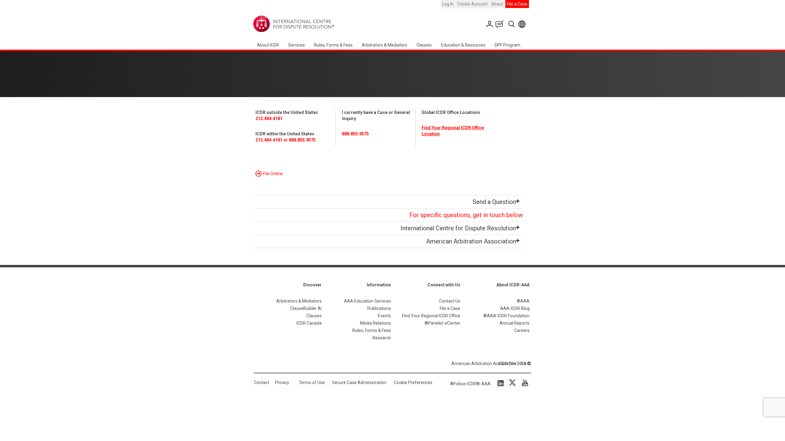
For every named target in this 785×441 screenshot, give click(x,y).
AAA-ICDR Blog (515, 308)
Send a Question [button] (494, 201)
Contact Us (490, 24)
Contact (261, 382)
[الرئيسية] (312, 23)
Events (384, 315)
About (497, 4)
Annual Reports (515, 323)
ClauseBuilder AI (306, 308)
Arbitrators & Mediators (299, 301)
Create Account (472, 4)
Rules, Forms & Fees (333, 45)
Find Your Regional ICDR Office (431, 315)
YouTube (523, 382)
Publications (379, 308)
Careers (522, 330)
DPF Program (507, 45)
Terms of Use (312, 382)
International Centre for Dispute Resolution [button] (458, 228)
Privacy (282, 382)
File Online (273, 173)
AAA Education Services (367, 301)
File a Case (517, 4)
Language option (523, 24)
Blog (501, 24)
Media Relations (375, 323)
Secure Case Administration (359, 382)
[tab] (388, 201)
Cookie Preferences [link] (413, 382)
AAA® (523, 301)
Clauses (424, 45)
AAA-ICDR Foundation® (506, 315)
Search (512, 24)
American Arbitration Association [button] (471, 241)
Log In (448, 4)
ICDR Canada (309, 323)
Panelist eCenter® (442, 323)
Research (382, 337)
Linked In (501, 382)
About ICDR (268, 45)
